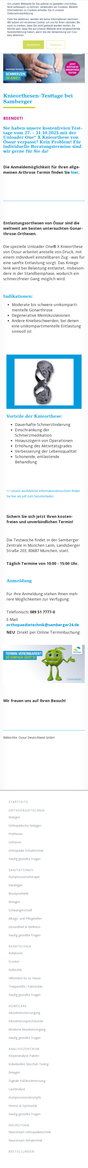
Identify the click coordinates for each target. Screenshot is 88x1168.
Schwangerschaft (20, 910)
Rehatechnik (20, 946)
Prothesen (16, 834)
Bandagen (16, 885)
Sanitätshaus (21, 870)
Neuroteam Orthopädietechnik (30, 1132)
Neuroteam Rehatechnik (25, 1140)
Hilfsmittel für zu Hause (25, 978)
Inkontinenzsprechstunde (26, 1021)
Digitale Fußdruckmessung (27, 1081)
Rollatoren (16, 953)
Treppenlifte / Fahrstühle (26, 986)
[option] (44, 664)
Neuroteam (19, 1125)
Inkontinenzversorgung (24, 1013)
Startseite (18, 802)
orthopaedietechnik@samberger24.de (42, 624)
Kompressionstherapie (24, 877)
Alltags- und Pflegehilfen (25, 918)
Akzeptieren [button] (33, 44)
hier (74, 172)
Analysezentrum (24, 1049)
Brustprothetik (18, 893)
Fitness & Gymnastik (23, 1106)
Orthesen (15, 842)
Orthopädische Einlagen (25, 825)
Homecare (18, 1006)
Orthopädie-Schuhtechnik (26, 850)
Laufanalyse (17, 1089)
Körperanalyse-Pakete (24, 1056)
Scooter (14, 961)
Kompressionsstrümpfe (25, 1097)
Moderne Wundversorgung (27, 1029)
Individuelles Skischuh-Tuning (28, 1064)
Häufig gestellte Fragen (25, 859)
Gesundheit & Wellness (24, 927)
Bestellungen (21, 1151)
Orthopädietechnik (27, 810)
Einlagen (14, 817)
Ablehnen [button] (56, 44)
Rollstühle (15, 970)
